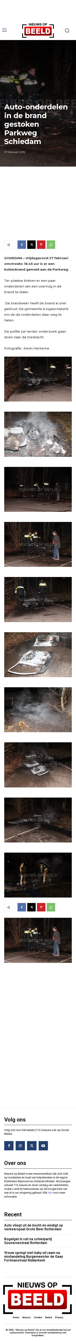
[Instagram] (20, 1145)
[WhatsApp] (51, 244)
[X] (31, 244)
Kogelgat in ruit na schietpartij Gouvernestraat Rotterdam (28, 1241)
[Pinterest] (41, 244)
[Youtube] (43, 1145)
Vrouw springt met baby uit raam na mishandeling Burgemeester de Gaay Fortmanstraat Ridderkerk (33, 1256)
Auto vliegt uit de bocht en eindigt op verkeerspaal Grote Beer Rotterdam (33, 1227)
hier (50, 1192)
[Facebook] (22, 244)
